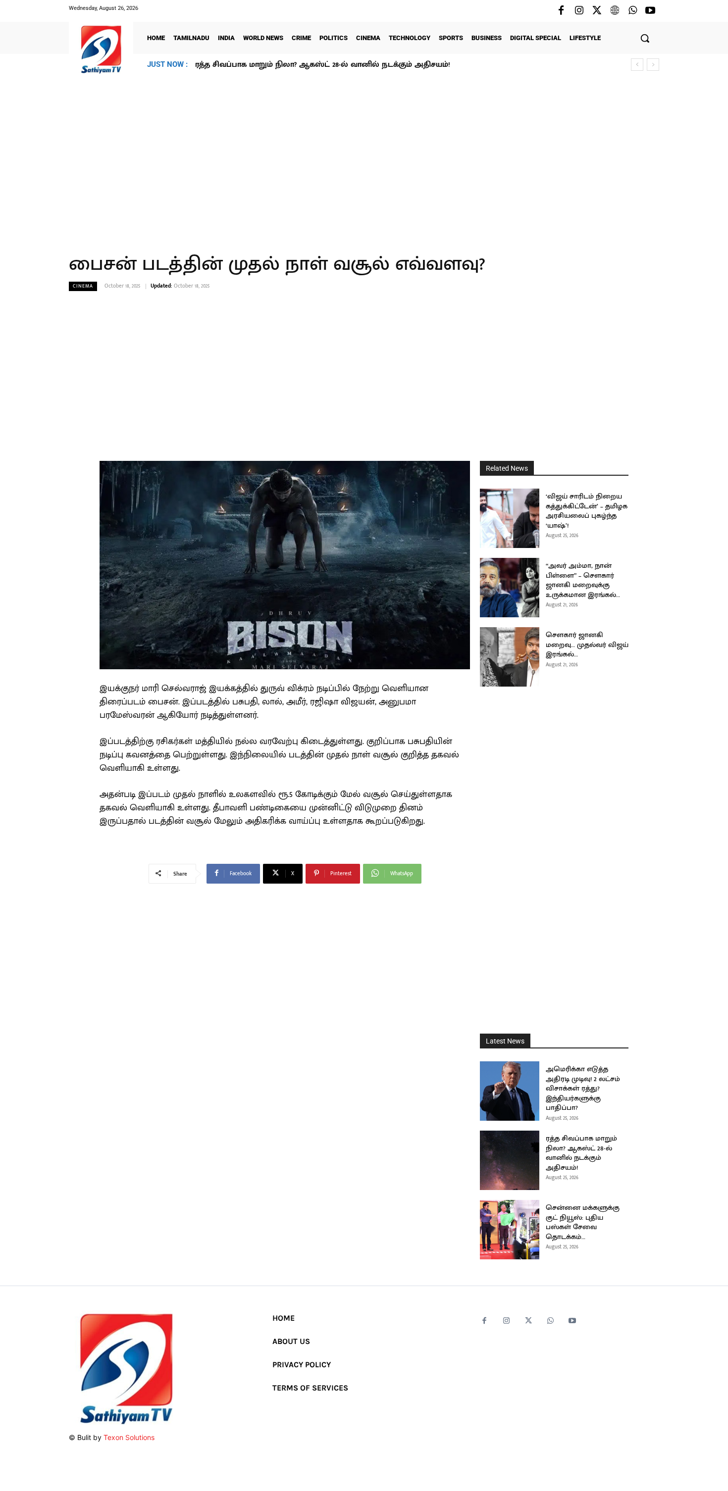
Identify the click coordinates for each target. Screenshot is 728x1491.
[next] (653, 64)
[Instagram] (579, 11)
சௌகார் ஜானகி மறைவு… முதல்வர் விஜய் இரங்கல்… (587, 644)
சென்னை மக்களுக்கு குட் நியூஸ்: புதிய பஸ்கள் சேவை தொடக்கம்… (320, 64)
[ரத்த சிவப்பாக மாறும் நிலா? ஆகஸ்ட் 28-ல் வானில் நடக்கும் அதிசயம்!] (509, 1160)
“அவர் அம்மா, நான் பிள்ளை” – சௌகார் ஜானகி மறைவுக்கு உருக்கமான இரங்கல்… (583, 580)
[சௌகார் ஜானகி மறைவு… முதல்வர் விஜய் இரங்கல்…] (509, 657)
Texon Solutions (129, 1437)
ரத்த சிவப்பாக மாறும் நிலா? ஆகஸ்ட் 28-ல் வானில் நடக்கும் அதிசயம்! (581, 1153)
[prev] (637, 64)
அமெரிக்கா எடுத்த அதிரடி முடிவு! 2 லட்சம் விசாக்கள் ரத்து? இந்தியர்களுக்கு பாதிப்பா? (583, 1088)
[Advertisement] (364, 158)
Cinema (83, 286)
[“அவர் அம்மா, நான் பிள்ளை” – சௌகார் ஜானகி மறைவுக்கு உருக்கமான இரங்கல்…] (509, 587)
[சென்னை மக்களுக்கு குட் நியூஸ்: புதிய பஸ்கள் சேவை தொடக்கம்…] (509, 1229)
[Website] (615, 11)
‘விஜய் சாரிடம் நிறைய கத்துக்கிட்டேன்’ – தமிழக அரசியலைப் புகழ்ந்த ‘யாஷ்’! (586, 511)
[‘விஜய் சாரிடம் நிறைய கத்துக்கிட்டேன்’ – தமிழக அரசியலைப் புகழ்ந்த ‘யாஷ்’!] (509, 518)
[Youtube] (650, 11)
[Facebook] (561, 11)
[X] (597, 11)
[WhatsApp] (632, 11)
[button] (644, 38)
